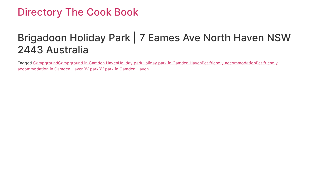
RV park (91, 68)
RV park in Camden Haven (124, 68)
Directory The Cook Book (78, 12)
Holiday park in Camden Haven (172, 62)
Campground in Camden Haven (88, 62)
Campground (45, 62)
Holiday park (130, 62)
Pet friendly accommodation (229, 62)
